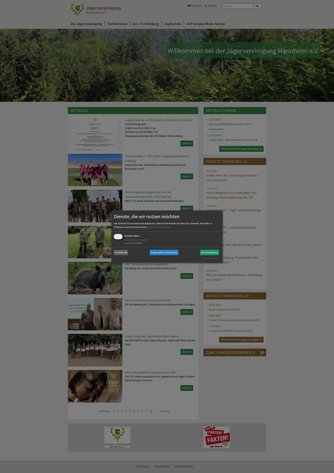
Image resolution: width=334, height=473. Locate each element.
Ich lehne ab (121, 252)
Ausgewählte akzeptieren (164, 252)
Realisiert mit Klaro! (211, 258)
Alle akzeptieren (209, 252)
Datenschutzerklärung (159, 227)
